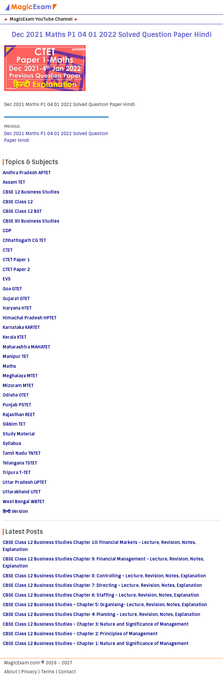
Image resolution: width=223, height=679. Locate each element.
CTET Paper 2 (16, 269)
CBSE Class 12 (18, 202)
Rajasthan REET (19, 415)
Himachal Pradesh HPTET (29, 318)
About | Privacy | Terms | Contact (40, 672)
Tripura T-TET (16, 472)
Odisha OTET (16, 395)
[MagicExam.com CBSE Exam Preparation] (31, 7)
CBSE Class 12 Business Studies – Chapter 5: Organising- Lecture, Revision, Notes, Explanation (105, 605)
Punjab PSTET (17, 405)
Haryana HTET (17, 308)
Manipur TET (16, 356)
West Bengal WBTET (23, 501)
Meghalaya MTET (20, 376)
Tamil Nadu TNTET (22, 453)
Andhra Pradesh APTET (27, 173)
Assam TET (14, 182)
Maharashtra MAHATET (26, 347)
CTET (8, 250)
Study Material (19, 434)
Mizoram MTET (18, 385)
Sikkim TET (14, 424)
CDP (7, 230)
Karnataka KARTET (21, 327)
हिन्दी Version (15, 511)
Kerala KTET (14, 337)
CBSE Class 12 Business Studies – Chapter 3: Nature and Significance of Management (95, 624)
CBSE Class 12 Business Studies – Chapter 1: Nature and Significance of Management (95, 643)
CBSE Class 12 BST (22, 211)
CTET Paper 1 (16, 260)
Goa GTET (12, 289)
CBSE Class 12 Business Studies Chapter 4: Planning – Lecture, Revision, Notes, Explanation (101, 614)
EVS (7, 279)
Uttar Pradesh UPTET (25, 482)
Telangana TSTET (20, 463)
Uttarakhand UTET (22, 492)
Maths (9, 366)
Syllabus (12, 443)
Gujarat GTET (16, 298)
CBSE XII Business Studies (31, 221)
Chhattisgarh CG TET (24, 240)
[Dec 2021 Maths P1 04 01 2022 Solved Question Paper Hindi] (45, 89)
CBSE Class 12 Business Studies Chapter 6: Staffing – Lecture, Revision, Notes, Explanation (101, 595)
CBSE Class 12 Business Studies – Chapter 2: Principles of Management (80, 634)
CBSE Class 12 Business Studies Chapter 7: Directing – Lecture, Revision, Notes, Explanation (102, 585)
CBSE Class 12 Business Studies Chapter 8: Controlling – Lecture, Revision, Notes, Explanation (104, 576)
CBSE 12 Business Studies (31, 192)
